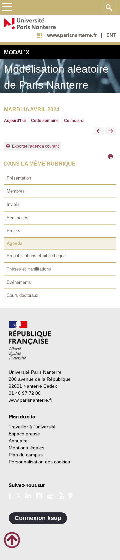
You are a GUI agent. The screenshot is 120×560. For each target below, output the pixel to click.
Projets (13, 230)
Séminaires (17, 217)
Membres (16, 191)
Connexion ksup (38, 518)
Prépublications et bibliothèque (36, 255)
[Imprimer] (110, 157)
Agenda (14, 243)
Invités (13, 204)
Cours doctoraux (22, 295)
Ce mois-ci (74, 120)
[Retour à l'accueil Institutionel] (30, 340)
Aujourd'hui (15, 120)
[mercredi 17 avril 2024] (110, 131)
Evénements (19, 282)
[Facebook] (10, 495)
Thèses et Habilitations (29, 269)
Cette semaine (45, 120)
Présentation (19, 178)
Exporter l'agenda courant (35, 146)
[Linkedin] (28, 495)
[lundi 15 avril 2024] (99, 131)
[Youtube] (61, 495)
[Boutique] (50, 495)
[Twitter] (18, 495)
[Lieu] (70, 495)
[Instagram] (39, 495)
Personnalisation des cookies (39, 461)
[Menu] (6, 7)
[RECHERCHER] (109, 7)
